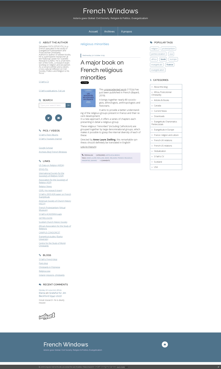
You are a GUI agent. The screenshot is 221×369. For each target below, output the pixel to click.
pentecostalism (158, 54)
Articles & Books (113, 155)
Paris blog (43, 263)
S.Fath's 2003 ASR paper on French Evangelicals (55, 195)
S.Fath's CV (44, 81)
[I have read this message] (218, 367)
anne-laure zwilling (95, 158)
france (121, 158)
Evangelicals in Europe (164, 129)
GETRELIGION (45, 218)
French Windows (110, 11)
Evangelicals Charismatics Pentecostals (164, 123)
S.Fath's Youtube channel (50, 138)
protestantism (168, 48)
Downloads (159, 116)
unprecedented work (115, 89)
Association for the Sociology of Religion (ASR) (53, 181)
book (107, 158)
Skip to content (8, 2)
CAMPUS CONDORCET (49, 232)
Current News (160, 111)
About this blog (161, 86)
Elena (42, 293)
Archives (109, 31)
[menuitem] (93, 31)
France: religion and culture (166, 135)
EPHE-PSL (43, 169)
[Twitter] (48, 117)
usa (171, 54)
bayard (94, 160)
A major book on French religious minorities (102, 70)
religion (113, 158)
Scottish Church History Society (53, 222)
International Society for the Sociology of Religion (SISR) (51, 174)
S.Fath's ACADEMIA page (50, 214)
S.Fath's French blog (48, 259)
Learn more (121, 367)
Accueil (93, 31)
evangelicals (156, 64)
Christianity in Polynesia (49, 267)
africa (153, 59)
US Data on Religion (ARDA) (51, 165)
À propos (126, 31)
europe (173, 59)
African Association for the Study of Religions (55, 227)
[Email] (58, 117)
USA (156, 167)
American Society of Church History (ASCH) (55, 202)
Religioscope (44, 271)
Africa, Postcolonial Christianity (161, 93)
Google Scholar (46, 147)
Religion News (45, 186)
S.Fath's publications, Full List (52, 90)
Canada (157, 105)
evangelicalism (157, 70)
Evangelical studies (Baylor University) (51, 238)
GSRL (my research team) (50, 190)
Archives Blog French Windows (53, 151)
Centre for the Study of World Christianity (52, 244)
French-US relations (163, 145)
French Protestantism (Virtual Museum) (52, 209)
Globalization (160, 151)
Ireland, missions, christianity (52, 275)
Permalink (88, 155)
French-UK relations (163, 140)
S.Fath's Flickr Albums (48, 134)
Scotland (158, 161)
